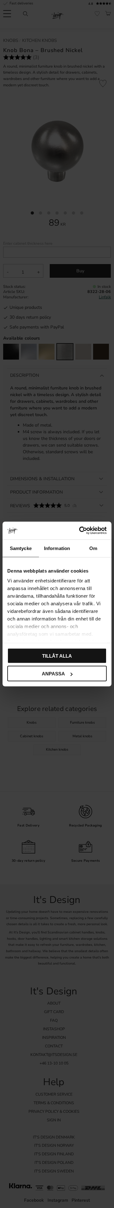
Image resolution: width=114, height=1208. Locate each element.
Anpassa (53, 673)
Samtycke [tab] (21, 548)
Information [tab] (57, 548)
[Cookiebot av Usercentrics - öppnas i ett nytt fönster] (80, 531)
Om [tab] (93, 548)
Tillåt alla (57, 655)
